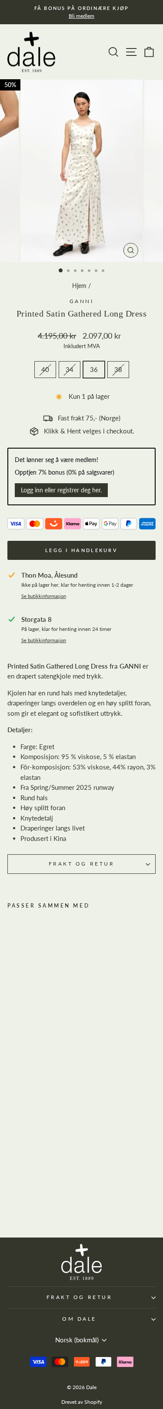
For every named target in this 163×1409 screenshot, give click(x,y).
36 (94, 369)
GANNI (82, 301)
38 (118, 369)
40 (45, 369)
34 (69, 369)
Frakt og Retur (81, 863)
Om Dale (79, 1318)
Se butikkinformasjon (43, 596)
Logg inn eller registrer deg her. (61, 490)
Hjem (79, 285)
